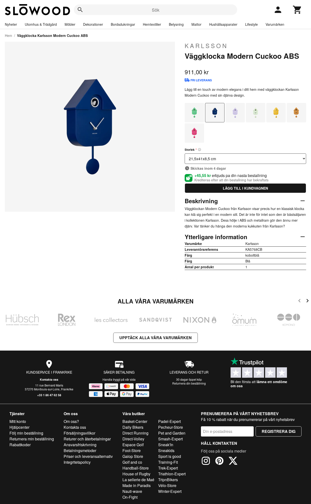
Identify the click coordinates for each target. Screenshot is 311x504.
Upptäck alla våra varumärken (155, 337)
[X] (233, 461)
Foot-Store (131, 450)
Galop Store (132, 456)
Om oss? (71, 421)
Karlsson (206, 46)
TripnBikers (168, 479)
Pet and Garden (171, 433)
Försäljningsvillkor (79, 433)
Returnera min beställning (31, 439)
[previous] (299, 301)
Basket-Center (134, 421)
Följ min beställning (26, 433)
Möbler (70, 24)
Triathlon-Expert (172, 474)
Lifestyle (251, 24)
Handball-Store (135, 468)
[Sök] (80, 9)
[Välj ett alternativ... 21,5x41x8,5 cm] (245, 158)
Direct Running (135, 433)
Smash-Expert (170, 439)
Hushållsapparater (223, 24)
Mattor (196, 24)
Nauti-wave (132, 491)
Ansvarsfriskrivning (80, 444)
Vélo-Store (167, 485)
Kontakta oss (49, 379)
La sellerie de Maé (138, 479)
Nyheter (11, 24)
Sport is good (169, 456)
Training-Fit (168, 462)
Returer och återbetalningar (87, 439)
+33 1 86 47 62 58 (49, 395)
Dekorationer (93, 24)
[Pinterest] (219, 461)
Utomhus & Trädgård (41, 24)
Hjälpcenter (19, 427)
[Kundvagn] (297, 10)
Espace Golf (133, 444)
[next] (307, 301)
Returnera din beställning (189, 383)
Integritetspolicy (77, 462)
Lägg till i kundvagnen (245, 188)
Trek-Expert (168, 468)
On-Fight (130, 497)
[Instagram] (206, 461)
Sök (155, 10)
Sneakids (166, 450)
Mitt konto (17, 421)
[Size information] (199, 149)
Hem (8, 35)
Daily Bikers (132, 427)
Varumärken (275, 24)
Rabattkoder (20, 444)
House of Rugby (136, 474)
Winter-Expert (169, 491)
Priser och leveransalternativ (88, 456)
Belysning (176, 24)
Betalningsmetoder (80, 450)
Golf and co (132, 462)
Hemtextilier (152, 24)
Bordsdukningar (123, 24)
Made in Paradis (136, 485)
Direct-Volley (133, 439)
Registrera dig (278, 431)
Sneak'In (165, 444)
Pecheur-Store (170, 427)
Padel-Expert (169, 421)
